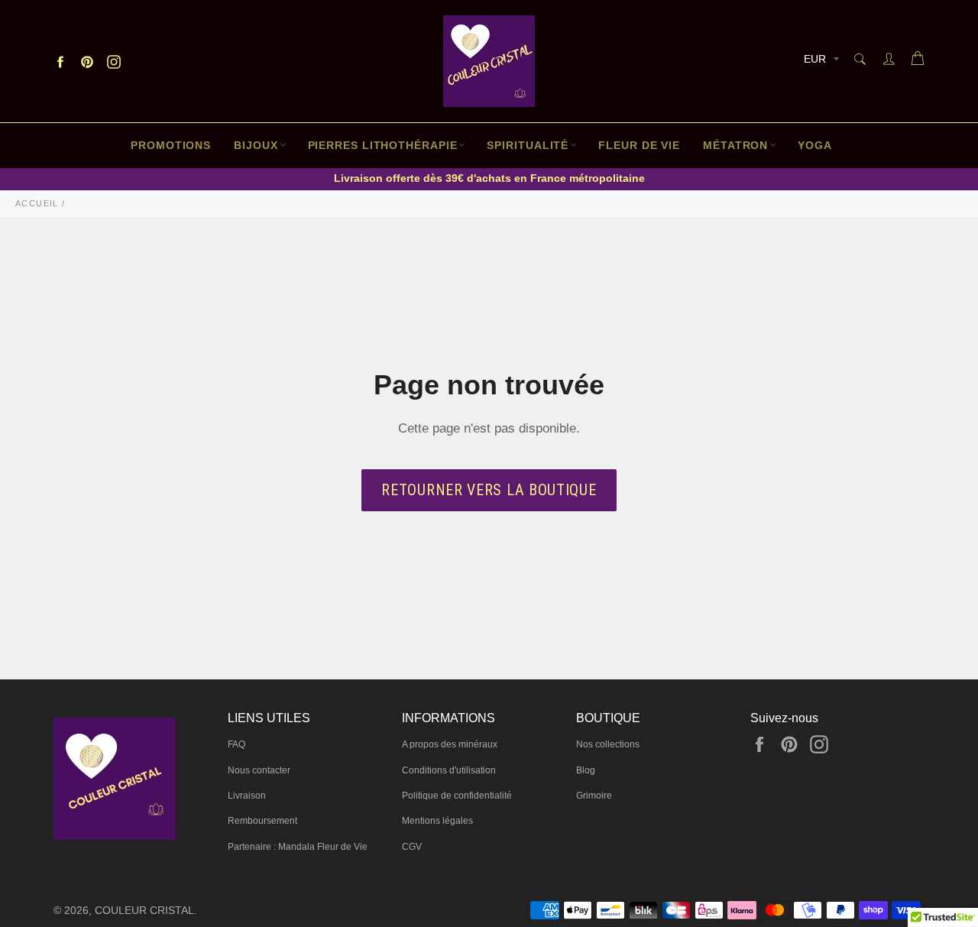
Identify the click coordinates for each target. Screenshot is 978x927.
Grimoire (594, 795)
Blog (585, 770)
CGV (412, 846)
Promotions (171, 145)
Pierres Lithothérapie (383, 145)
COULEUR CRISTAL (144, 910)
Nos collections (608, 744)
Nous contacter (259, 770)
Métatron (735, 145)
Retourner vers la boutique (488, 490)
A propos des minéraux (449, 744)
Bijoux (255, 145)
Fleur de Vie (639, 145)
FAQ (236, 744)
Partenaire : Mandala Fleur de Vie (298, 846)
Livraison (247, 795)
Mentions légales (437, 820)
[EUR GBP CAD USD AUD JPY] (819, 61)
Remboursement (262, 820)
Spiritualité (527, 145)
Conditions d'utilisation (449, 770)
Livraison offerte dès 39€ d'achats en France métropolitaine (489, 178)
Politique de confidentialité (457, 795)
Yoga (815, 145)
